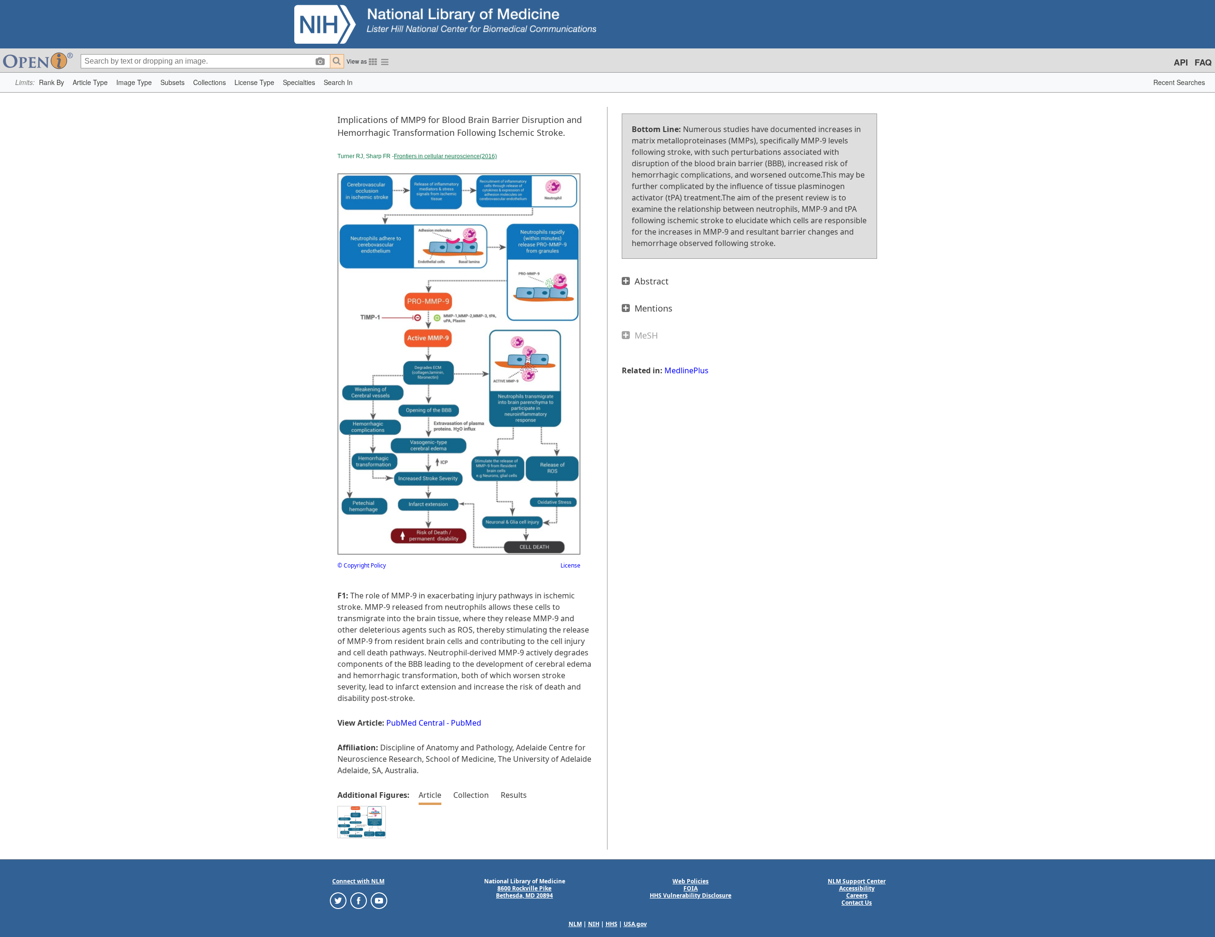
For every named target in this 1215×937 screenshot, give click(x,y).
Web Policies (691, 881)
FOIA (690, 888)
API (1181, 62)
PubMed (466, 723)
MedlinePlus (686, 370)
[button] (51, 82)
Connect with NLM (358, 881)
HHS (611, 924)
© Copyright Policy (361, 565)
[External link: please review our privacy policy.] (338, 900)
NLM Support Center (857, 881)
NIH (593, 924)
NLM (575, 924)
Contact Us (856, 903)
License (570, 565)
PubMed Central (415, 723)
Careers (857, 895)
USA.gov (635, 924)
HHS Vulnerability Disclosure (690, 895)
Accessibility (857, 888)
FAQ (1203, 62)
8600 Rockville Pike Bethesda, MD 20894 (524, 891)
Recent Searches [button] (1179, 82)
